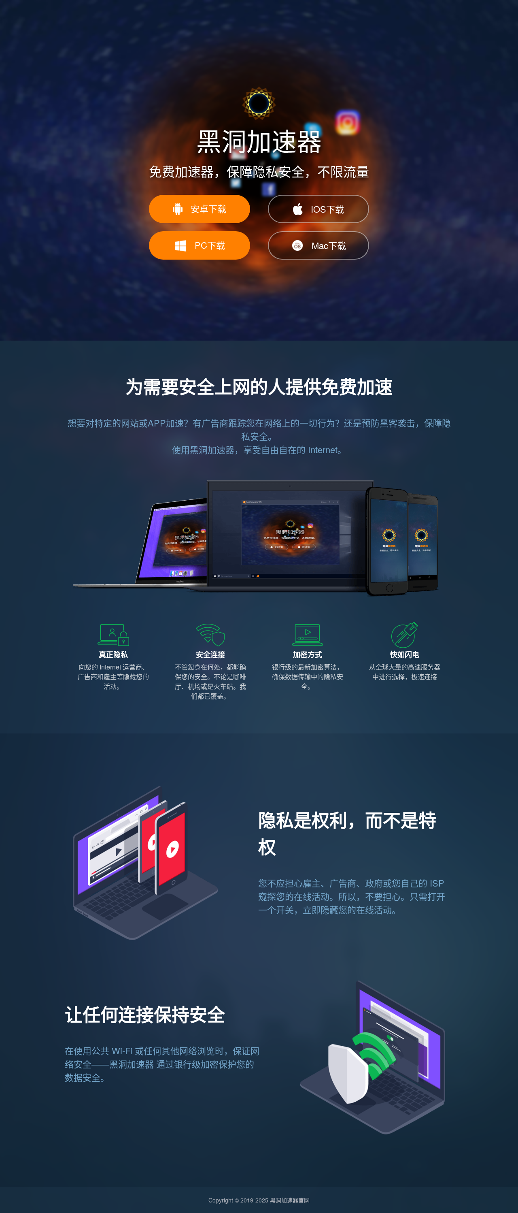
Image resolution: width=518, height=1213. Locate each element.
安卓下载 (208, 208)
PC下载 (210, 245)
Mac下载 (329, 245)
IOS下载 (327, 209)
